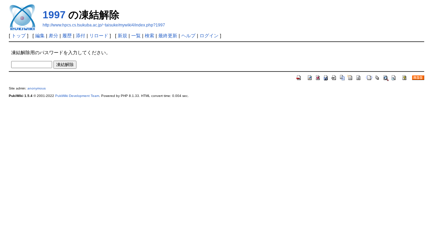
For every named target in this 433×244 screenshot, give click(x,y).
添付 (80, 35)
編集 (40, 35)
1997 (54, 14)
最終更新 (167, 35)
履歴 (67, 35)
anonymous (36, 88)
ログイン (209, 35)
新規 (122, 35)
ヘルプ (188, 35)
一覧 (136, 35)
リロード (98, 35)
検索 (149, 35)
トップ (19, 35)
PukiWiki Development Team (77, 96)
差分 (53, 35)
